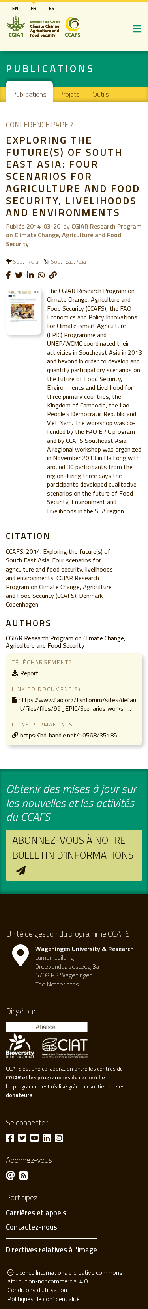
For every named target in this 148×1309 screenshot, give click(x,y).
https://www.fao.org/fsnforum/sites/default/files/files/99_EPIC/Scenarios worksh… (77, 704)
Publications (29, 94)
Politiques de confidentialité (43, 1298)
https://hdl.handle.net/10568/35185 (68, 735)
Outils (100, 94)
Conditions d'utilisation (37, 1289)
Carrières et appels (36, 1213)
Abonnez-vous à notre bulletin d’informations (72, 847)
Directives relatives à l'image (51, 1249)
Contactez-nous (31, 1227)
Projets (69, 94)
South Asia (25, 261)
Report (29, 673)
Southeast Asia (68, 261)
